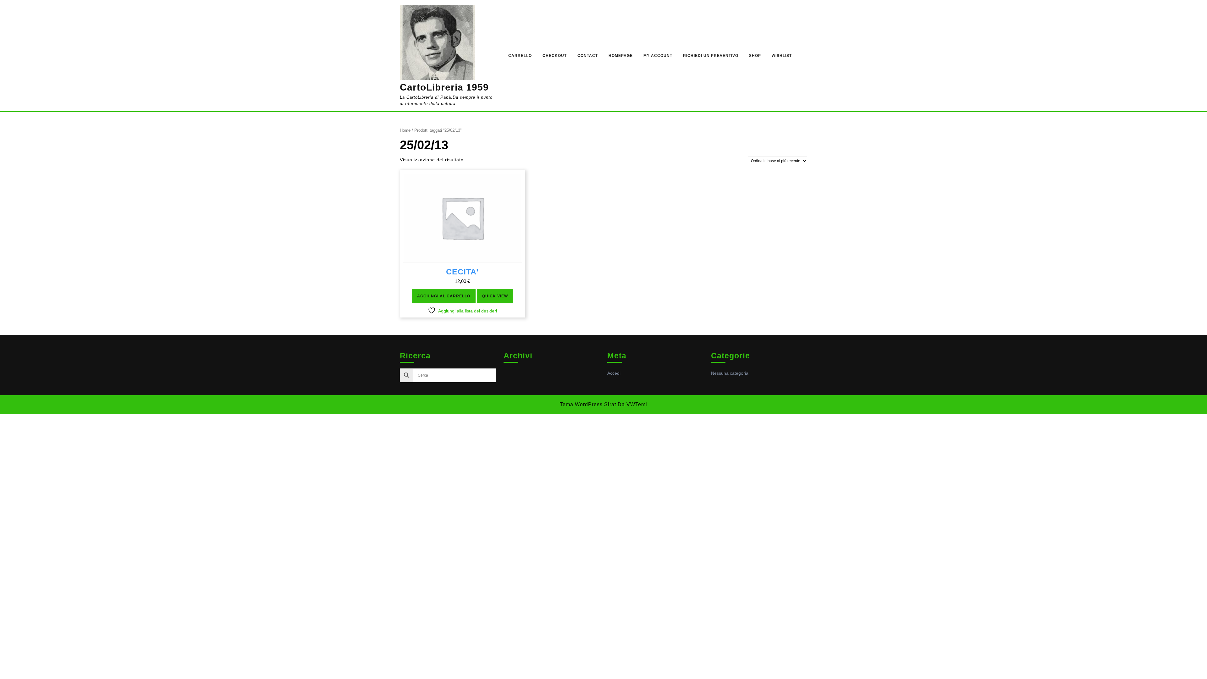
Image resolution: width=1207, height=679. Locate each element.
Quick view (495, 296)
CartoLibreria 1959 (444, 87)
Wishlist (782, 55)
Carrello (520, 55)
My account (657, 55)
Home (405, 130)
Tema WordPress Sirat (588, 404)
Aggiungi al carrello (443, 296)
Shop (755, 55)
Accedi (613, 373)
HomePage (621, 55)
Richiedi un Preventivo (710, 55)
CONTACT (587, 55)
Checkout (555, 55)
